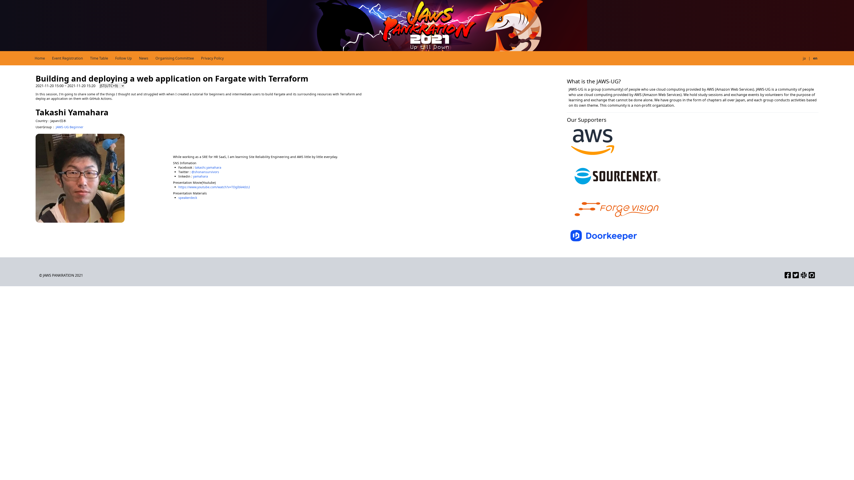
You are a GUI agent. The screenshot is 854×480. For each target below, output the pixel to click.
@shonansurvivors (205, 172)
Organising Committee (174, 58)
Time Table (99, 58)
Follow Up (123, 58)
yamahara (200, 176)
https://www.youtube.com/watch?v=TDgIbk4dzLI (214, 187)
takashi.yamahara (208, 167)
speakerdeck (187, 198)
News (143, 58)
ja (804, 58)
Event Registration (67, 58)
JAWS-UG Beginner (69, 127)
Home (40, 58)
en (815, 58)
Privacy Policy (212, 58)
